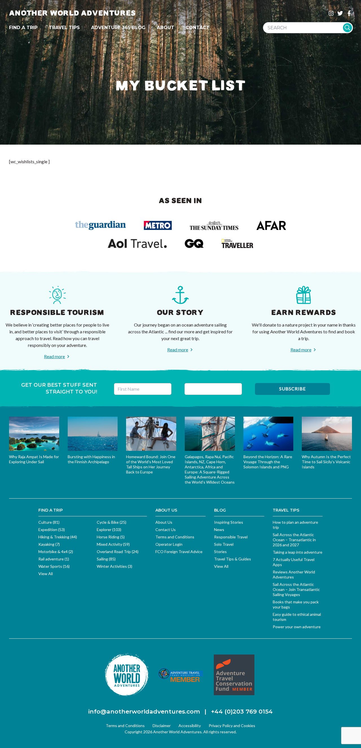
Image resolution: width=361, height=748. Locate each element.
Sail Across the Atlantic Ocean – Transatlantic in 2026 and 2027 (294, 539)
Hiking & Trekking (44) (57, 536)
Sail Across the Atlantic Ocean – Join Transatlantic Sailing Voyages (296, 589)
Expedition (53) (51, 529)
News (219, 529)
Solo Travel (224, 544)
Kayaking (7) (49, 544)
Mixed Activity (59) (113, 544)
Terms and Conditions (174, 536)
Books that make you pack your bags (296, 604)
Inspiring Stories (228, 522)
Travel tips (64, 27)
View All (45, 573)
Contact (198, 27)
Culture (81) (49, 522)
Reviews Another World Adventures (294, 574)
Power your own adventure (297, 626)
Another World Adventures (72, 13)
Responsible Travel (231, 536)
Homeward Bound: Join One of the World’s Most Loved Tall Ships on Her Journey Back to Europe (150, 464)
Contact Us (165, 529)
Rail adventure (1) (53, 558)
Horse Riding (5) (111, 536)
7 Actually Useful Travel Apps (293, 562)
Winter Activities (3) (114, 566)
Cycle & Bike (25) (111, 522)
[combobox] (308, 27)
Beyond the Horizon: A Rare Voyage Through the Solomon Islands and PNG (267, 461)
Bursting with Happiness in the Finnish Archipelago (91, 459)
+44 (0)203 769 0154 (242, 711)
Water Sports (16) (54, 566)
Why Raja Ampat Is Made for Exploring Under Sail (34, 459)
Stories (220, 551)
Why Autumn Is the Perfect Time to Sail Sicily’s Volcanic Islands (326, 461)
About (165, 27)
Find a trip (23, 27)
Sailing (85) (106, 558)
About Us (163, 522)
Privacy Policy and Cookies (232, 725)
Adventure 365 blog (118, 27)
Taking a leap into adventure (297, 552)
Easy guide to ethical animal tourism (297, 617)
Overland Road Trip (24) (117, 551)
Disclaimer (162, 725)
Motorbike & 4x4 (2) (55, 551)
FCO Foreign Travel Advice (178, 551)
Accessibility (190, 725)
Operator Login (168, 544)
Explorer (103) (109, 529)
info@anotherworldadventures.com (144, 711)
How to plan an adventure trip (295, 525)
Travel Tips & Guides (232, 558)
